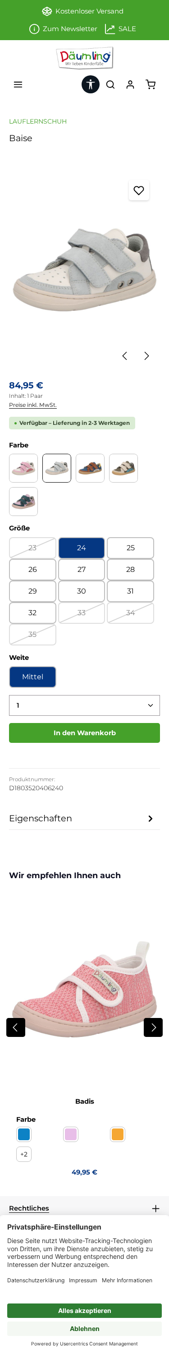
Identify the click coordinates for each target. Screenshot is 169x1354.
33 (91, 615)
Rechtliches (29, 1208)
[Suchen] (110, 84)
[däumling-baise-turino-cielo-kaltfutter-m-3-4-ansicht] (84, 269)
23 (42, 550)
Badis (84, 1101)
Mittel (32, 676)
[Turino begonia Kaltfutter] (23, 468)
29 (32, 591)
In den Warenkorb (85, 733)
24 (81, 547)
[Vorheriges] (125, 355)
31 (130, 591)
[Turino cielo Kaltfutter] (56, 468)
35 (42, 637)
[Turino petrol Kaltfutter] (23, 501)
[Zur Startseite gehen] (84, 58)
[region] (84, 269)
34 (140, 615)
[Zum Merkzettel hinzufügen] (139, 190)
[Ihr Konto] (130, 84)
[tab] (82, 818)
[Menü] (18, 84)
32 (32, 612)
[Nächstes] (146, 355)
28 (130, 569)
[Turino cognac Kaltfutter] (90, 468)
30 (81, 591)
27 (82, 569)
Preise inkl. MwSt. (33, 404)
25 (131, 547)
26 (32, 569)
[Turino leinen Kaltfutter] (123, 468)
